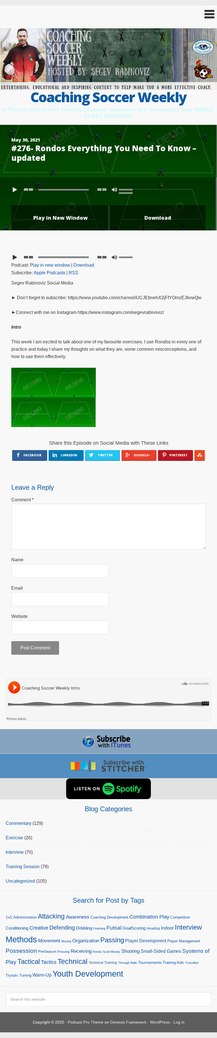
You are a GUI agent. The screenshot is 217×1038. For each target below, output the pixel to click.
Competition (180, 917)
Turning (25, 975)
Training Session (23, 866)
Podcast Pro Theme (85, 1022)
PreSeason (47, 951)
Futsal (114, 928)
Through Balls (127, 962)
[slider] (127, 189)
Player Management (183, 941)
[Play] (15, 189)
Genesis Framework (128, 1022)
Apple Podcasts (49, 272)
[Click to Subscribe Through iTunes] (108, 741)
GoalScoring (134, 928)
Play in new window (50, 265)
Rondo (97, 951)
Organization (85, 940)
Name (17, 559)
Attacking (51, 916)
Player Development (145, 940)
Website (19, 616)
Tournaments (150, 962)
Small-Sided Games (161, 951)
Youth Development (88, 973)
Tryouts (12, 975)
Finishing (99, 928)
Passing (112, 940)
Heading (153, 928)
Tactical (29, 961)
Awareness (77, 917)
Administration (25, 917)
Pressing (63, 951)
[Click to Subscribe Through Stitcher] (108, 766)
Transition (192, 962)
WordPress (160, 1022)
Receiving (81, 951)
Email (17, 588)
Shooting (130, 951)
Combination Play (149, 917)
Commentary (18, 823)
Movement (49, 940)
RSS (73, 272)
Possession (21, 950)
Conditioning (17, 928)
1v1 (9, 917)
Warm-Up (41, 975)
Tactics (49, 962)
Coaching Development (109, 917)
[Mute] (114, 189)
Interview (15, 852)
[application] (108, 188)
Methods (21, 939)
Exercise (14, 837)
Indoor (167, 928)
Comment (22, 499)
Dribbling (84, 928)
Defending (62, 927)
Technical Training (103, 963)
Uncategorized (20, 881)
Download (157, 217)
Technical (73, 961)
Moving (66, 941)
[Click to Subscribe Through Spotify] (108, 788)
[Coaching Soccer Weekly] (108, 86)
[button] (108, 14)
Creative (38, 928)
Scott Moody (111, 951)
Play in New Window (60, 217)
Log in (179, 1022)
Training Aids (173, 962)
